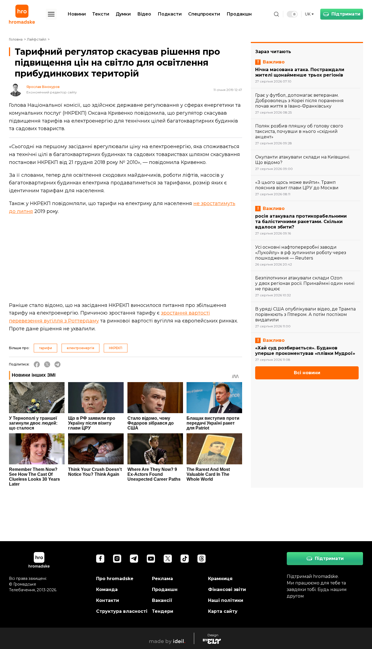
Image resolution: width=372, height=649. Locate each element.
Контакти (107, 600)
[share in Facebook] (37, 364)
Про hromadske (114, 578)
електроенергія (80, 348)
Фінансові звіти (227, 589)
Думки (123, 14)
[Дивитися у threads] (201, 558)
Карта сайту (222, 611)
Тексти (100, 14)
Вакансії (162, 600)
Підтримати (345, 14)
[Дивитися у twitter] (168, 558)
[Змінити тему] (292, 14)
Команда (107, 589)
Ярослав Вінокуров (43, 87)
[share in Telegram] (57, 364)
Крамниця (220, 578)
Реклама (162, 578)
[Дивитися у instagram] (117, 558)
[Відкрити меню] (51, 14)
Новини (77, 14)
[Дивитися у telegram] (134, 558)
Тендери (162, 611)
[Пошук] (276, 14)
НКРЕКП (115, 348)
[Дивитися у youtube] (151, 558)
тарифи (45, 348)
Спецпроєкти (204, 14)
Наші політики (225, 600)
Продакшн (239, 14)
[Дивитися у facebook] (100, 558)
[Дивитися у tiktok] (185, 558)
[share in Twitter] (47, 364)
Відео (144, 14)
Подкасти (170, 14)
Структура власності (121, 611)
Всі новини (307, 372)
